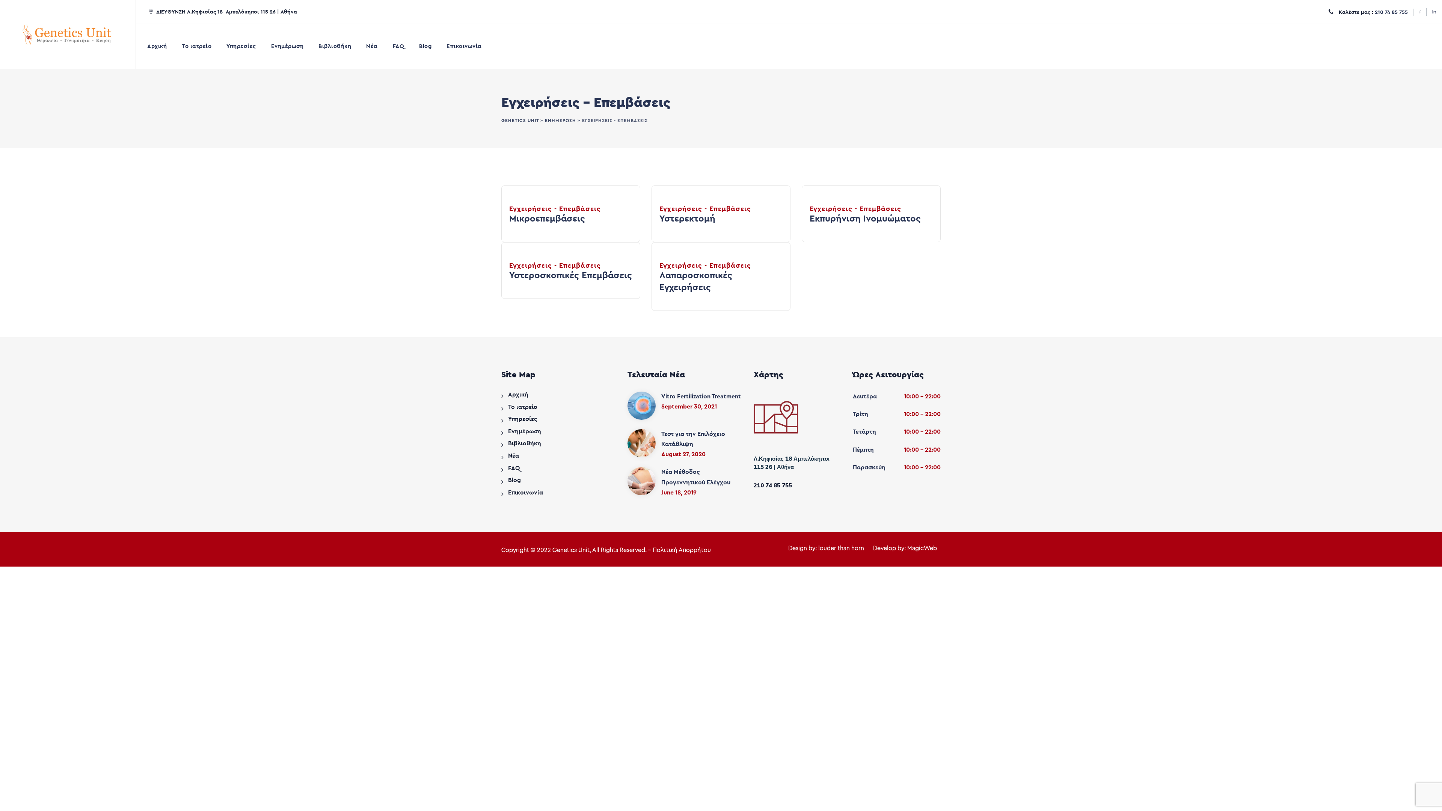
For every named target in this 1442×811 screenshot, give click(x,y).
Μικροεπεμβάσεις (547, 218)
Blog (425, 46)
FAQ (398, 46)
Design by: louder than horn (826, 548)
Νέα (372, 46)
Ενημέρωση (287, 46)
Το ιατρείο (196, 46)
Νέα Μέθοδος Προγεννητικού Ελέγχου (695, 477)
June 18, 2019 (679, 493)
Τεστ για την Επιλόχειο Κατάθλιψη (693, 439)
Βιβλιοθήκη (334, 46)
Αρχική (157, 46)
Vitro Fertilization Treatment (701, 396)
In (1434, 11)
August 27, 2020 (683, 454)
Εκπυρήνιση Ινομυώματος (865, 218)
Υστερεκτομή (687, 218)
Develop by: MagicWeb (905, 548)
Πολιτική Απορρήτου (682, 550)
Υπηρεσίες (241, 46)
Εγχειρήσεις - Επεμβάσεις (555, 208)
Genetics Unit (571, 550)
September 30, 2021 (689, 407)
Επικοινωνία (464, 46)
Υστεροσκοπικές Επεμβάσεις (570, 275)
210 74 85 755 (1391, 12)
